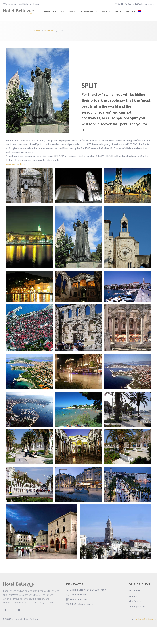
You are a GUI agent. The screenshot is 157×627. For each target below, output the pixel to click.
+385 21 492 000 (123, 3)
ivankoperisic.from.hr (145, 618)
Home (47, 11)
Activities (102, 11)
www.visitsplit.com (16, 163)
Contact (130, 11)
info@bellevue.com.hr (143, 3)
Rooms (71, 11)
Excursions (49, 30)
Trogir (117, 11)
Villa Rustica (135, 590)
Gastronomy (85, 11)
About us (58, 11)
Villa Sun (133, 596)
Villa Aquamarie (137, 606)
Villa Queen (135, 601)
